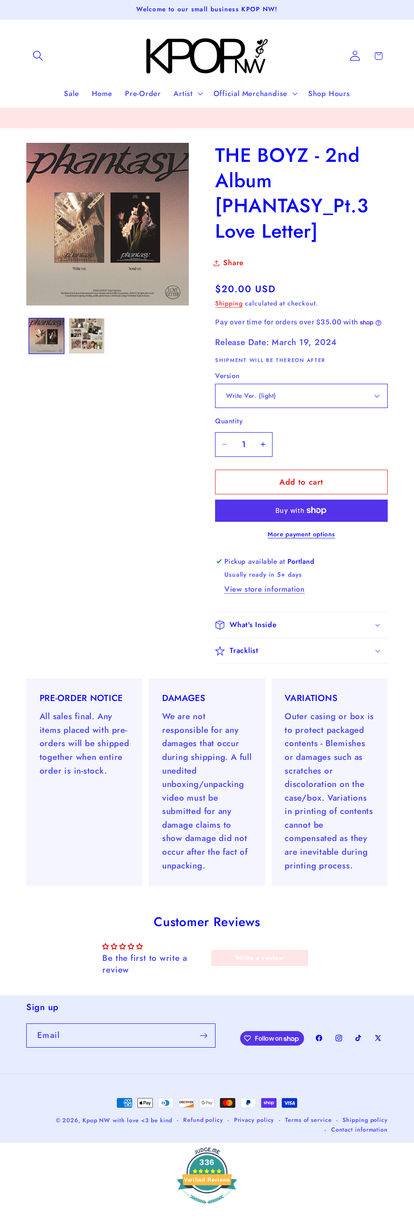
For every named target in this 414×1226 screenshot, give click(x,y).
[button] (37, 55)
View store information (264, 589)
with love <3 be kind (142, 1120)
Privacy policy (254, 1120)
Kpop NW (96, 1120)
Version (227, 376)
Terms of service (308, 1120)
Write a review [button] (259, 957)
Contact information (359, 1130)
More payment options (301, 534)
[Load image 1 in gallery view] (46, 336)
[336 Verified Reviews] (207, 1207)
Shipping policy (365, 1120)
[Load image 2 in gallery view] (86, 336)
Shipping (229, 303)
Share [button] (233, 262)
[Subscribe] (203, 1035)
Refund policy (203, 1120)
